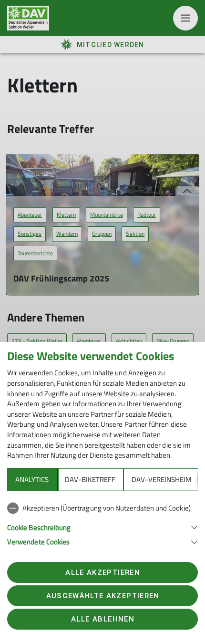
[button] (102, 526)
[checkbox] (102, 508)
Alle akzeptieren (102, 572)
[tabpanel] (102, 523)
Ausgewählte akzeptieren (103, 596)
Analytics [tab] (32, 479)
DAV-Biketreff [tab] (90, 479)
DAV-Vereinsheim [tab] (162, 479)
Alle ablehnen (102, 619)
